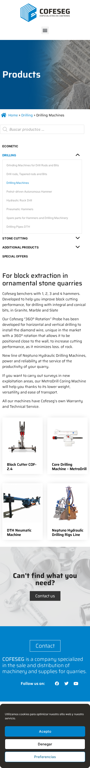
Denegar (45, 744)
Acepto (45, 731)
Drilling (27, 115)
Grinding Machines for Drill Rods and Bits (32, 165)
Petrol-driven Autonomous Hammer (29, 191)
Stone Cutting (15, 238)
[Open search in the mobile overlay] (42, 129)
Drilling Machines (17, 182)
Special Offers (15, 256)
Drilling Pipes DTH (18, 226)
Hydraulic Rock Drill (19, 200)
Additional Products (20, 247)
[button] (45, 30)
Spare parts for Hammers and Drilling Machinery (37, 218)
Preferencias (45, 757)
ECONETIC (10, 146)
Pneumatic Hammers (19, 209)
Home (13, 115)
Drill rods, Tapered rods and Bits (26, 174)
